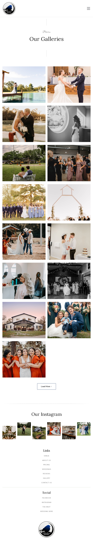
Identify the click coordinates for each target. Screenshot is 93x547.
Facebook (46, 498)
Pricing (46, 465)
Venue (46, 456)
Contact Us (46, 483)
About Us (46, 460)
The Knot (46, 507)
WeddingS (46, 469)
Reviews (46, 474)
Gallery (46, 478)
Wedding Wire (46, 511)
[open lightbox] (24, 84)
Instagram (46, 502)
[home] (9, 8)
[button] (88, 8)
